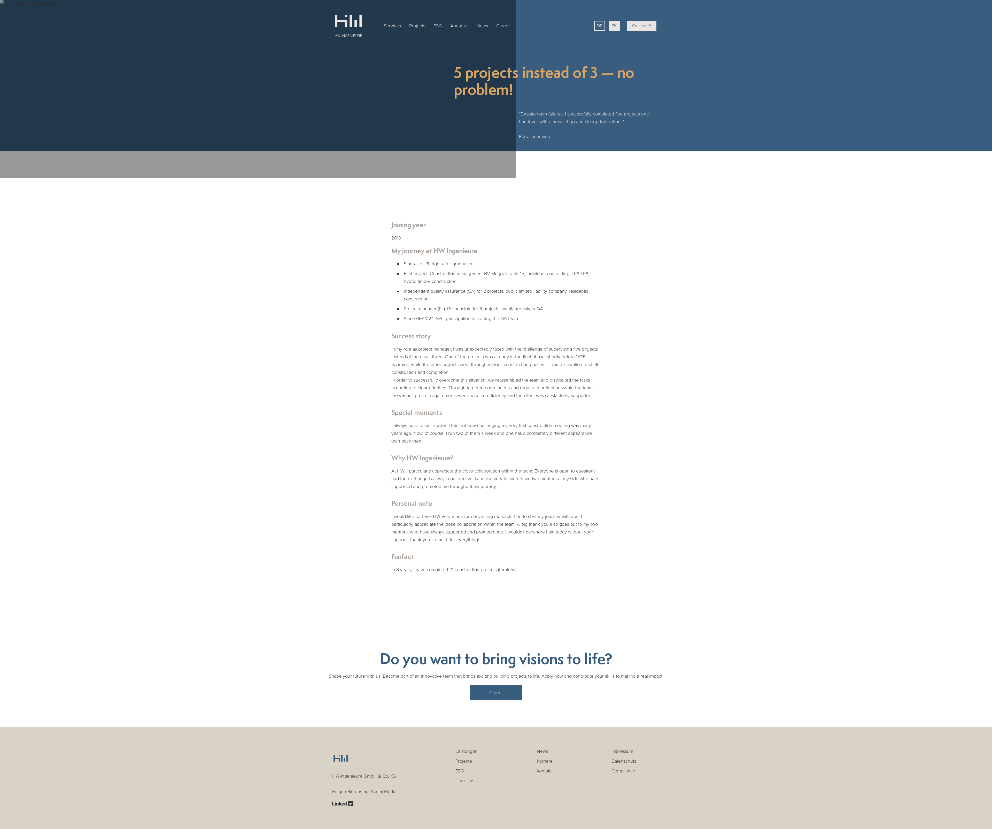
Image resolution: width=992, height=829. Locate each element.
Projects (417, 25)
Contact (641, 25)
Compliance (623, 770)
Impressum (622, 751)
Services (392, 25)
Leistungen (466, 751)
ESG (437, 25)
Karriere (545, 761)
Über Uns (464, 780)
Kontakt (544, 770)
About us (459, 25)
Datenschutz (623, 761)
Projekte (463, 761)
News (482, 25)
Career (503, 25)
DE (599, 26)
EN (614, 26)
